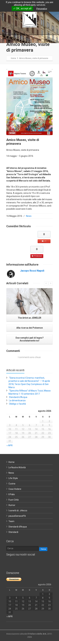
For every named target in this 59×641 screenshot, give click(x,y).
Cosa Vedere (14, 489)
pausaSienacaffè (17, 516)
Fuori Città (13, 499)
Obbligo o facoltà (17, 404)
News (28, 216)
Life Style (13, 478)
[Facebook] (9, 562)
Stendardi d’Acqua (18, 397)
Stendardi (13, 532)
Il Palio (11, 494)
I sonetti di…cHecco (17, 510)
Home (11, 462)
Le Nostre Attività (17, 467)
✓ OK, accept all (22, 8)
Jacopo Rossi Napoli (32, 270)
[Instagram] (22, 562)
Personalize (41, 8)
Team (11, 521)
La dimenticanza (17, 400)
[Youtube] (28, 562)
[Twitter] (16, 562)
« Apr (10, 445)
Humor (11, 505)
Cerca (43, 549)
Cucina (11, 483)
